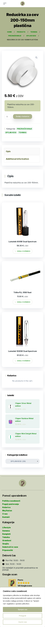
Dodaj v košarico (22, 116)
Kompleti (6, 534)
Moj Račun (7, 510)
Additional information (17, 159)
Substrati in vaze (10, 547)
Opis (8, 151)
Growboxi (6, 540)
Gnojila (5, 544)
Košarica (6, 507)
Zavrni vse (22, 622)
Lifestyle (6, 527)
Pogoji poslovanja (10, 504)
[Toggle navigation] (5, 3)
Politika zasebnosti (11, 501)
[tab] (22, 151)
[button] (20, 583)
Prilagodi (22, 616)
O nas (5, 514)
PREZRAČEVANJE (24, 129)
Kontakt (6, 517)
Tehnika (6, 537)
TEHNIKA (22, 132)
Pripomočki (7, 550)
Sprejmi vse (22, 609)
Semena (6, 531)
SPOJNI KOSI (10, 132)
